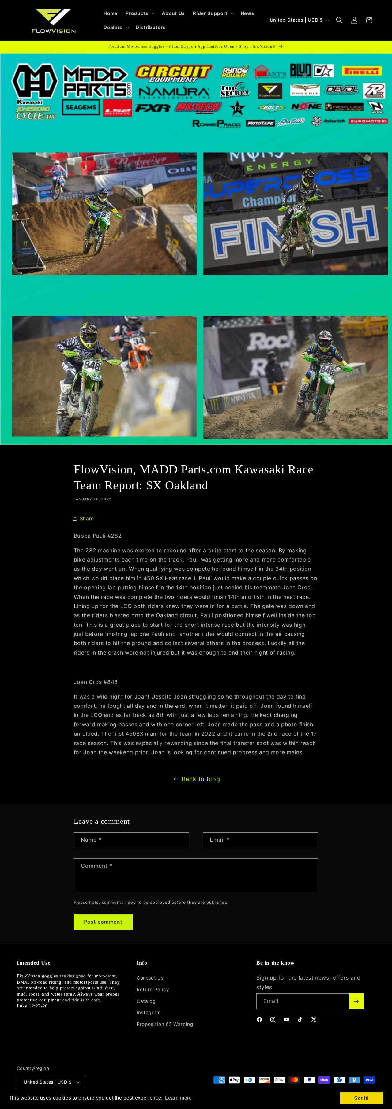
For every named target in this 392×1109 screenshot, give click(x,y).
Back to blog (201, 779)
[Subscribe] (356, 1002)
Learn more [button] (178, 1097)
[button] (139, 13)
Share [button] (87, 518)
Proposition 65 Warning (165, 1024)
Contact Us (150, 978)
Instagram (149, 1013)
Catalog (146, 1001)
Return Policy (153, 989)
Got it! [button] (361, 1098)
